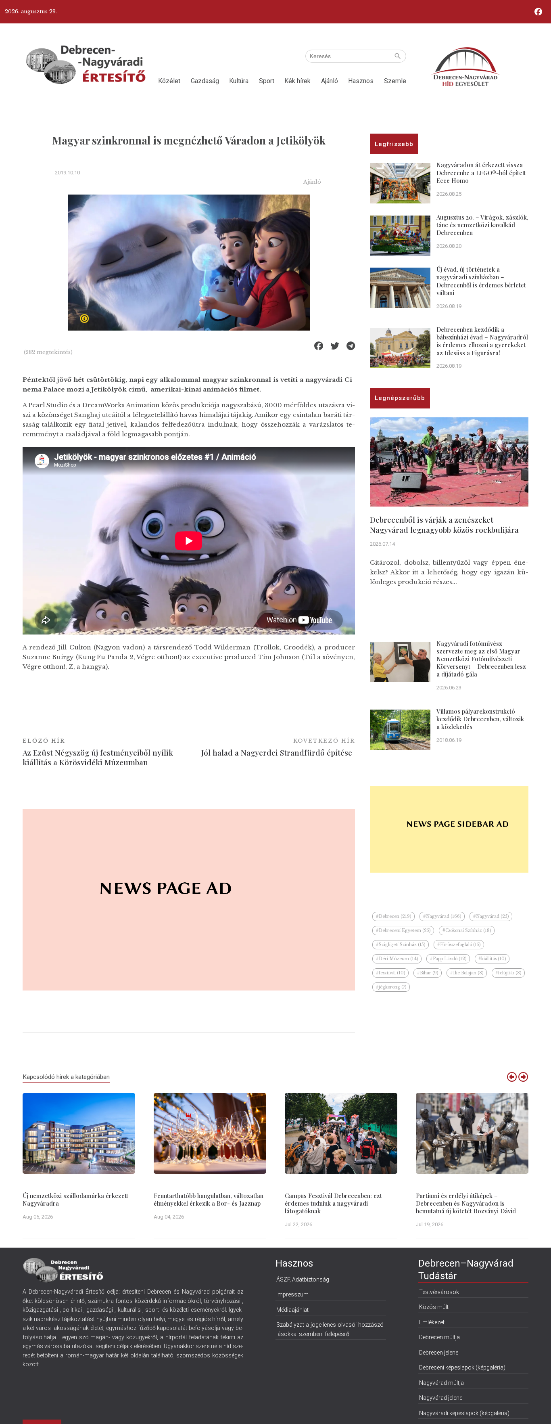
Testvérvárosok (439, 1292)
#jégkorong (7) (391, 987)
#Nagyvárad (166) (442, 916)
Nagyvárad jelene (440, 1398)
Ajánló (329, 81)
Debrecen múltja (439, 1337)
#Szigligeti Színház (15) (400, 944)
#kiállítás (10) (492, 958)
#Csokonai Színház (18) (466, 930)
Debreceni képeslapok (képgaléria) (462, 1367)
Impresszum (292, 1294)
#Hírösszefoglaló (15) (458, 944)
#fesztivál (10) (390, 973)
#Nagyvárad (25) (491, 916)
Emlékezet (432, 1322)
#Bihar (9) (427, 973)
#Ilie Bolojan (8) (466, 973)
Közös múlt (434, 1307)
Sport (266, 81)
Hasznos (361, 81)
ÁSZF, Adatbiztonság (302, 1279)
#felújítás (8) (508, 973)
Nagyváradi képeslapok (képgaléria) (464, 1413)
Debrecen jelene (438, 1352)
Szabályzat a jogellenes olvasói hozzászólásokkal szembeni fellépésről (330, 1329)
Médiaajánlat (292, 1310)
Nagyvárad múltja (441, 1383)
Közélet (169, 81)
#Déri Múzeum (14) (397, 958)
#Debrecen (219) (393, 916)
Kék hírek (297, 81)
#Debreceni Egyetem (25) (403, 930)
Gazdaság (205, 81)
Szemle (395, 81)
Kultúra (238, 81)
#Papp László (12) (448, 958)
